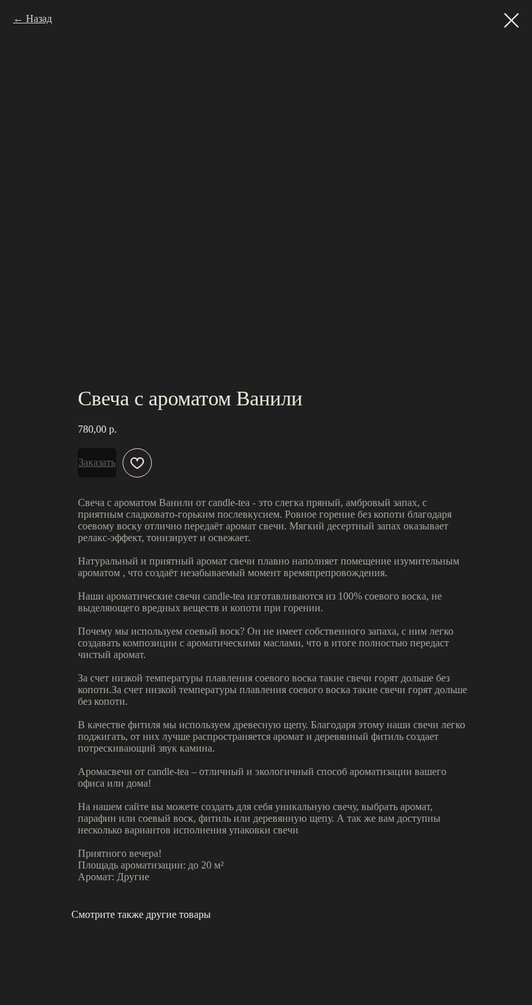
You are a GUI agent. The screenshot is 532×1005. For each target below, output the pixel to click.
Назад (39, 18)
